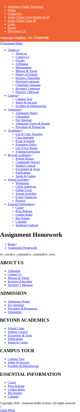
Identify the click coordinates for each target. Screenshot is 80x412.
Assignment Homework (22, 247)
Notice (12, 10)
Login (11, 24)
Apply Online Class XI (22, 20)
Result (12, 27)
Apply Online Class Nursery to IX (29, 17)
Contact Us (15, 13)
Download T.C (17, 31)
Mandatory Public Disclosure (25, 6)
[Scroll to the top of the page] (1, 406)
